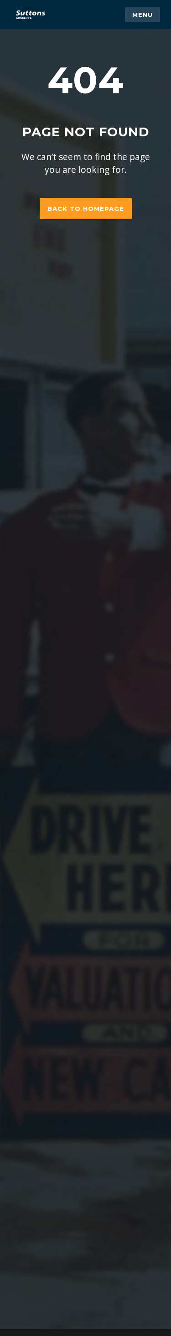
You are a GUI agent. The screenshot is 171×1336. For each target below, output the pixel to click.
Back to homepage (85, 208)
